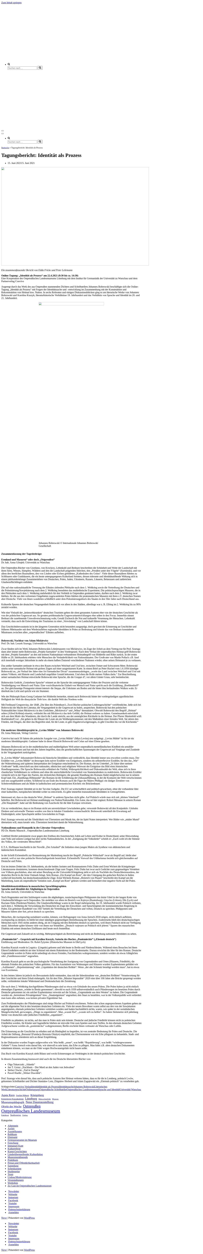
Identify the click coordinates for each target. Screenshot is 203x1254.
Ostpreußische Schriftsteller (53, 1089)
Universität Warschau (130, 1089)
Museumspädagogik (12, 1102)
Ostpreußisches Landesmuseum (82, 1089)
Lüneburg (31, 1098)
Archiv (11, 1128)
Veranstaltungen (16, 1180)
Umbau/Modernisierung (20, 1177)
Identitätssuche (66, 1086)
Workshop (13, 1183)
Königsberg (37, 1095)
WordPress (29, 1218)
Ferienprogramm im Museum (22, 1140)
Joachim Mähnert (22, 1096)
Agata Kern (8, 1095)
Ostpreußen (32, 1106)
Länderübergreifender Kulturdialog (25, 1154)
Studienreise (15, 1115)
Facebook (13, 1200)
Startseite (5, 147)
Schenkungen (14, 1168)
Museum (55, 1099)
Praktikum (5, 1115)
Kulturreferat (14, 1148)
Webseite (12, 1194)
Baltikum (12, 1134)
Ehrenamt (12, 1137)
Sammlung (13, 1165)
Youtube (12, 1203)
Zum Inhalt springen (11, 2)
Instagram (13, 1197)
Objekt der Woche (11, 1106)
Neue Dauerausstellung (40, 1102)
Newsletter (13, 1191)
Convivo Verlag (23, 1086)
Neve (4, 1218)
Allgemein (13, 1125)
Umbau (25, 1115)
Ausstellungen (15, 1131)
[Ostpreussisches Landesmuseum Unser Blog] (84, 59)
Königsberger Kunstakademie (12, 1099)
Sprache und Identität (109, 1089)
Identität (35, 1086)
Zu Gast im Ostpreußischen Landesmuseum (29, 1185)
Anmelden (13, 1212)
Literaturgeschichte (16, 1089)
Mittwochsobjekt (45, 1099)
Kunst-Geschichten (17, 1151)
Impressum (13, 1206)
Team (10, 1174)
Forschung (13, 1143)
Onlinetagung (32, 1089)
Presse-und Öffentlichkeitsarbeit (23, 1163)
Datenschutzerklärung (19, 1209)
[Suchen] (40, 68)
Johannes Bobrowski (84, 1086)
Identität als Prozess (49, 1086)
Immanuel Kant (15, 1145)
